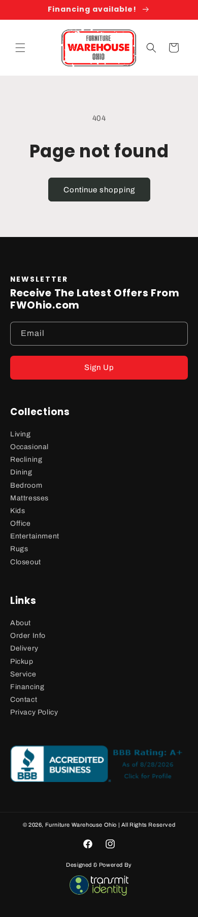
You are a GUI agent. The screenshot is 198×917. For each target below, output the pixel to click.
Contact (23, 699)
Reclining (26, 459)
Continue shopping (99, 190)
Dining (21, 472)
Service (23, 674)
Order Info (28, 635)
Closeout (25, 562)
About (20, 623)
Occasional (29, 447)
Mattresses (29, 498)
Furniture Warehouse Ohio (81, 825)
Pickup (22, 661)
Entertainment (34, 536)
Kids (17, 511)
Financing (27, 687)
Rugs (19, 549)
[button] (20, 48)
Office (20, 523)
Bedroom (26, 485)
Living (20, 434)
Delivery (24, 648)
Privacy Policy (34, 712)
